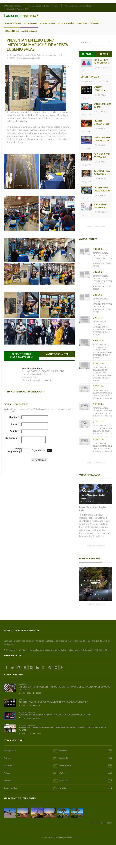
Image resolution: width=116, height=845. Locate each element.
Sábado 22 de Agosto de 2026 (17, 9)
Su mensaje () (12, 437)
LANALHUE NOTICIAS (13, 6)
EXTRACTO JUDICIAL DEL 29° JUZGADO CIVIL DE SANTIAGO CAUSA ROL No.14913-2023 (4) (102, 394)
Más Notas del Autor (57, 354)
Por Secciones (47, 24)
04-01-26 (99, 404)
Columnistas (12, 31)
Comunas (82, 24)
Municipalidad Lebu (49, 55)
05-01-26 (99, 386)
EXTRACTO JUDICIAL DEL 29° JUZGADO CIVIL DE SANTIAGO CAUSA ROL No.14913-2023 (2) (102, 429)
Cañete (85, 773)
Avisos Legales (29, 31)
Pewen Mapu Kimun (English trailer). (93, 496)
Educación (85, 781)
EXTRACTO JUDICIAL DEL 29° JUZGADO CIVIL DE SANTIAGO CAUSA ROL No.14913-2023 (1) (102, 447)
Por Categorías (66, 24)
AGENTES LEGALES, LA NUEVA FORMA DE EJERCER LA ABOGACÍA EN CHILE (53, 702)
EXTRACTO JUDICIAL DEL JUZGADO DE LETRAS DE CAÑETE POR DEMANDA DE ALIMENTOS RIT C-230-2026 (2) (102, 282)
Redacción (22, 684)
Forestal (31, 781)
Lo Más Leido (87, 54)
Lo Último (104, 54)
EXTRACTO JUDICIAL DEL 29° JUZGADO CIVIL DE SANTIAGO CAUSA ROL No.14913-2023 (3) (102, 412)
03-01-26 (99, 422)
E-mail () (15, 423)
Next (110, 584)
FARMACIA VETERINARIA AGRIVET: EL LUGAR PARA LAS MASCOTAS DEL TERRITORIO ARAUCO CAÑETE (62, 729)
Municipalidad (31, 751)
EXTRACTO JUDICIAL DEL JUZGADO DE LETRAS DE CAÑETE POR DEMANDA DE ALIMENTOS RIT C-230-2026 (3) (102, 259)
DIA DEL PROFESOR (90, 77)
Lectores (94, 24)
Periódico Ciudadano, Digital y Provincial (43, 6)
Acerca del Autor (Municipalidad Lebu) (21, 355)
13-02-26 (99, 318)
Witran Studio (106, 823)
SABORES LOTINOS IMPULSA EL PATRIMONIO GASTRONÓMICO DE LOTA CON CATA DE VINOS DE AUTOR (64, 688)
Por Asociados (13, 24)
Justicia (85, 788)
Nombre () (14, 416)
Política (31, 758)
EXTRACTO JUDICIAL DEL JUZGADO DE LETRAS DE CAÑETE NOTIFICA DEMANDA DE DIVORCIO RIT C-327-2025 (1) (102, 374)
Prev (81, 584)
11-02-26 (99, 341)
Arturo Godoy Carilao (27, 712)
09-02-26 (99, 364)
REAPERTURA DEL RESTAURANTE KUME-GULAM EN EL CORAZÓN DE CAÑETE (54, 715)
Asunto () (15, 430)
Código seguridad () (14, 450)
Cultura (31, 773)
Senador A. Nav (31, 788)
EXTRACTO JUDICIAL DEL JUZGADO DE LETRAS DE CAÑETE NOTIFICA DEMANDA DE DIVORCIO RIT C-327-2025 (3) (102, 328)
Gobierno (85, 751)
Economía (85, 758)
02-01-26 (99, 440)
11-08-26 (99, 295)
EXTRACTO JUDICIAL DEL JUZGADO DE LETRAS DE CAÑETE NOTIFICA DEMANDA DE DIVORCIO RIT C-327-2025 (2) (102, 351)
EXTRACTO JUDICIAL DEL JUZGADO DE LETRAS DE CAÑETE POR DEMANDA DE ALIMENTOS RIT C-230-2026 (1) (102, 305)
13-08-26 (99, 249)
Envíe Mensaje (39, 459)
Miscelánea (31, 766)
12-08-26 (99, 272)
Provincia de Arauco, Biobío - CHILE (78, 6)
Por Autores (30, 24)
